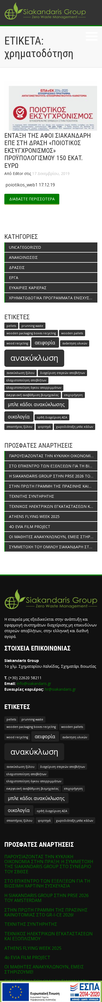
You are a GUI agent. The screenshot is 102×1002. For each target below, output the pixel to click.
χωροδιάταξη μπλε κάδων (74, 427)
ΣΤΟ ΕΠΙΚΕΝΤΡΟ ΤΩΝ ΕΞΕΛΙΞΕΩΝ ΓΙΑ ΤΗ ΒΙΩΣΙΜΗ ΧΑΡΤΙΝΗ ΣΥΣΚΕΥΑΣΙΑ (53, 465)
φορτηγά (44, 427)
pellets (11, 326)
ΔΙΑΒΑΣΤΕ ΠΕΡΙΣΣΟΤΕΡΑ (32, 198)
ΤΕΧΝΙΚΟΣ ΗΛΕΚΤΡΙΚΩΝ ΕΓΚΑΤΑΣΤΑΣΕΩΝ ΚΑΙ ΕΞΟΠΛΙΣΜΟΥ (53, 506)
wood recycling (17, 343)
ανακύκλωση (34, 357)
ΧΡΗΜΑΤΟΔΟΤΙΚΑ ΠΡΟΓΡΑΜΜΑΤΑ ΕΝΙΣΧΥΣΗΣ (51, 297)
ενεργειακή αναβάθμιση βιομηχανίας (33, 395)
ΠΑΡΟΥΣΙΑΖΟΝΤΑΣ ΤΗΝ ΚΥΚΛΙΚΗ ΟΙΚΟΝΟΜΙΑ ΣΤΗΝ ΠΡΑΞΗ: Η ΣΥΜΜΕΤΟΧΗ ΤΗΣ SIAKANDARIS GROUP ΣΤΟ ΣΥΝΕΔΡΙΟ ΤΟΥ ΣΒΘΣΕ (53, 455)
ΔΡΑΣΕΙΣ (17, 267)
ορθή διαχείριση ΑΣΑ (52, 417)
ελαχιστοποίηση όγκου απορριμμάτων (34, 387)
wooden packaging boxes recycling (31, 333)
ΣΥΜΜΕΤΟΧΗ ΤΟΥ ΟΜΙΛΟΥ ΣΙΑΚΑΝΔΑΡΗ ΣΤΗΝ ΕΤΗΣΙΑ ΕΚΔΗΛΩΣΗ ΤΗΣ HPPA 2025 (53, 546)
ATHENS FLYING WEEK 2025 (34, 516)
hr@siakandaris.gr (60, 689)
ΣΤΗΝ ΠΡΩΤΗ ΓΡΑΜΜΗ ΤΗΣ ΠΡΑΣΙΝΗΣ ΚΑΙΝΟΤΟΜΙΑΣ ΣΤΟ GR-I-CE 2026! (53, 486)
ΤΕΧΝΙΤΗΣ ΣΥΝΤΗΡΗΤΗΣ (31, 496)
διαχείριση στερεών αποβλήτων (62, 373)
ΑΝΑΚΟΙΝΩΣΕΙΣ (23, 257)
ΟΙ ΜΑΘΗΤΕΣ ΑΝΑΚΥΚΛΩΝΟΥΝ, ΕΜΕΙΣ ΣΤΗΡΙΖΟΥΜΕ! (53, 536)
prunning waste (32, 326)
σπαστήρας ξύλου (19, 427)
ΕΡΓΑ (13, 277)
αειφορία (45, 342)
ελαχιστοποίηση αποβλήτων (26, 380)
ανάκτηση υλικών (74, 343)
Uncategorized (25, 247)
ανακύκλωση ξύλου (21, 373)
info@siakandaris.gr (34, 683)
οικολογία (19, 416)
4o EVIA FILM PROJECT (29, 526)
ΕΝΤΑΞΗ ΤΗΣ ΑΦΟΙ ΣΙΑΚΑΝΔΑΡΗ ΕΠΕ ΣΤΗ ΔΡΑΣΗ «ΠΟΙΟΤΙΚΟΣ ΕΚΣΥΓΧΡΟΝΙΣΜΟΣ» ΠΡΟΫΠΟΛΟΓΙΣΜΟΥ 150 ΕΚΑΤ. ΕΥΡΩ (47, 150)
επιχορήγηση (73, 395)
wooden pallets (72, 333)
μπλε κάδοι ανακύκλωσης (36, 404)
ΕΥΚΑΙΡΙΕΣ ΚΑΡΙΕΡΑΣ (28, 287)
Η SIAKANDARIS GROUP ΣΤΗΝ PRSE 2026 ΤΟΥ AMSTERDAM (53, 476)
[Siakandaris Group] (45, 20)
